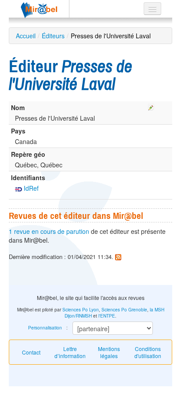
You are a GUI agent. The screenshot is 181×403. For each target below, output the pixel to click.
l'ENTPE (106, 316)
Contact (31, 352)
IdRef (30, 188)
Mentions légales (109, 352)
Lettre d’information (70, 352)
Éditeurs (53, 35)
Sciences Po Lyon (80, 310)
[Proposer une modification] (151, 105)
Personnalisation (45, 328)
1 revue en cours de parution (49, 231)
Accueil (26, 35)
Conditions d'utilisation (147, 352)
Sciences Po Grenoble (124, 310)
